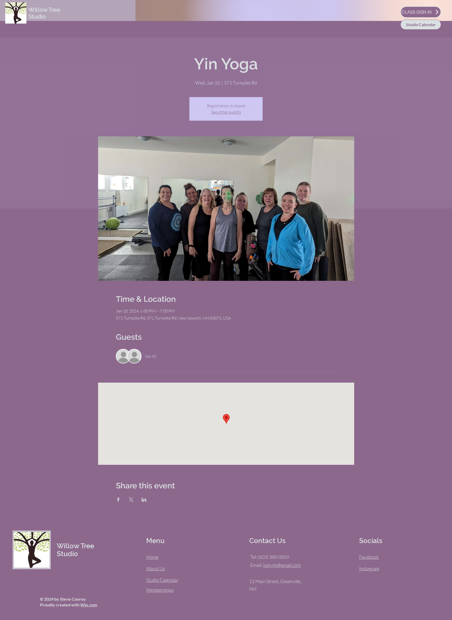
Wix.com (88, 604)
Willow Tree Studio (44, 13)
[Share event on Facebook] (118, 500)
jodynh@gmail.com (282, 565)
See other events (226, 112)
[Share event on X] (131, 500)
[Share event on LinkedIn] (144, 500)
